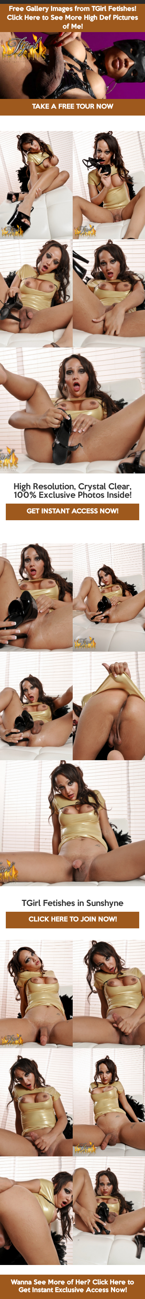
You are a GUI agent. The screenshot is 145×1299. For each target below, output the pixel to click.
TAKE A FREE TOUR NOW (72, 107)
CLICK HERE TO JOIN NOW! (73, 920)
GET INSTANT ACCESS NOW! (72, 511)
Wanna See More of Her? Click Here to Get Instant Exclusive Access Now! (72, 1286)
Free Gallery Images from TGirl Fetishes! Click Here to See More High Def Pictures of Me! (72, 18)
